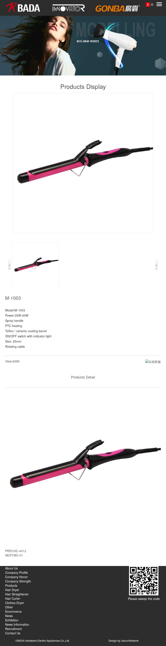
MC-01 (18, 555)
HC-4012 (20, 551)
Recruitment (13, 629)
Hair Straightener (17, 594)
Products (11, 585)
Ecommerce (13, 611)
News (9, 616)
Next (156, 265)
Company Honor (16, 577)
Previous (9, 265)
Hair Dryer (12, 590)
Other (9, 607)
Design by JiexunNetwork (124, 640)
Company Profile (16, 572)
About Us (11, 568)
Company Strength (18, 581)
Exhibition (11, 620)
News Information (17, 624)
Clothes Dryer (14, 603)
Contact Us (12, 633)
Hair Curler (12, 598)
